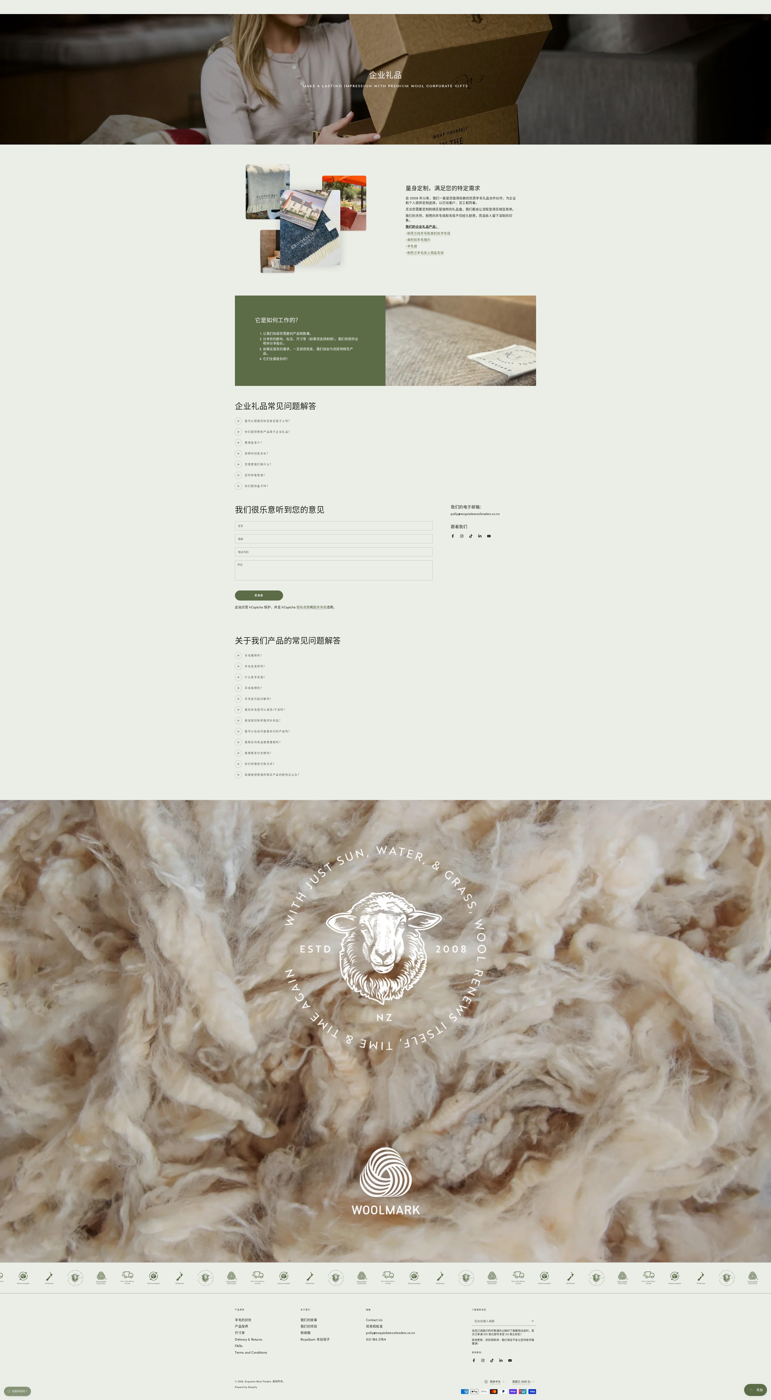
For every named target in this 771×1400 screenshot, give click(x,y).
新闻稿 (306, 1333)
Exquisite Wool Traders (258, 1381)
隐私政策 (303, 607)
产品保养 (241, 1326)
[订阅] (533, 1321)
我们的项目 (309, 1326)
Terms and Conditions (251, 1352)
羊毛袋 (412, 246)
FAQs (239, 1346)
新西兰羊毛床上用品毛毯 (425, 253)
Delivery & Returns (248, 1339)
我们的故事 (309, 1320)
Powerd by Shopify (246, 1387)
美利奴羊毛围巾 (418, 240)
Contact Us (374, 1320)
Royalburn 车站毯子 (315, 1339)
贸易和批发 (374, 1326)
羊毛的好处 (243, 1320)
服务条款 (319, 607)
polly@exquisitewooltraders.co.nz (390, 1333)
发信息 (259, 595)
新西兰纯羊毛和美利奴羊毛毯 (429, 233)
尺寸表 (240, 1333)
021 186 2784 (376, 1339)
